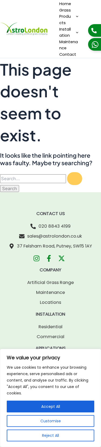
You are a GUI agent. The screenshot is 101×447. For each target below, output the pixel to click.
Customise (50, 421)
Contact (67, 54)
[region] (50, 398)
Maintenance (68, 45)
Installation (65, 32)
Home (65, 3)
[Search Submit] (74, 178)
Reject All (50, 435)
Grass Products (65, 16)
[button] (75, 16)
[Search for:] (41, 179)
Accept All (50, 406)
